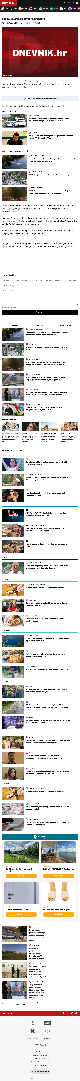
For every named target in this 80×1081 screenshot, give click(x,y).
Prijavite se (40, 312)
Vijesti (6, 8)
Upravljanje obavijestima (41, 1071)
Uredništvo (40, 1052)
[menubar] (73, 3)
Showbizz (24, 8)
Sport (15, 8)
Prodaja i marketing (40, 1055)
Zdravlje (56, 8)
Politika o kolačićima (40, 1065)
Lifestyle (35, 8)
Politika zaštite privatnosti (40, 1062)
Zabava (74, 8)
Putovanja (45, 8)
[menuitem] (73, 2)
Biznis (65, 8)
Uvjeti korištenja (40, 1058)
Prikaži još (20, 1005)
